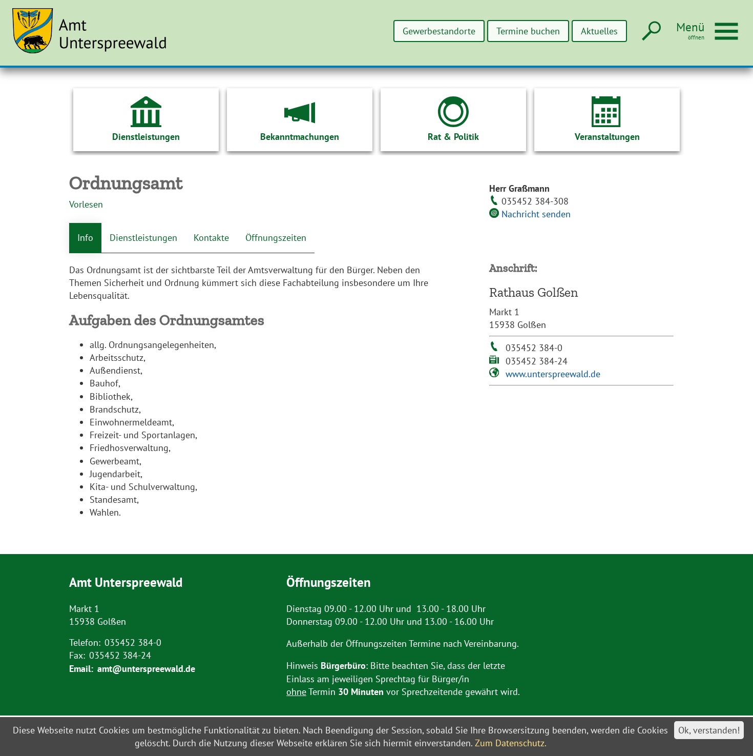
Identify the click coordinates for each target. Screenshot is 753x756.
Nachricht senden (536, 214)
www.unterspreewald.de (553, 374)
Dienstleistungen (143, 237)
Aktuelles (599, 31)
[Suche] (650, 31)
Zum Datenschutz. (511, 743)
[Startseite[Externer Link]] (95, 37)
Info (85, 237)
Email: (81, 669)
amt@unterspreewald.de (146, 669)
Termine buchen (528, 31)
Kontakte (211, 237)
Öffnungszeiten (275, 237)
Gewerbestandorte (439, 31)
